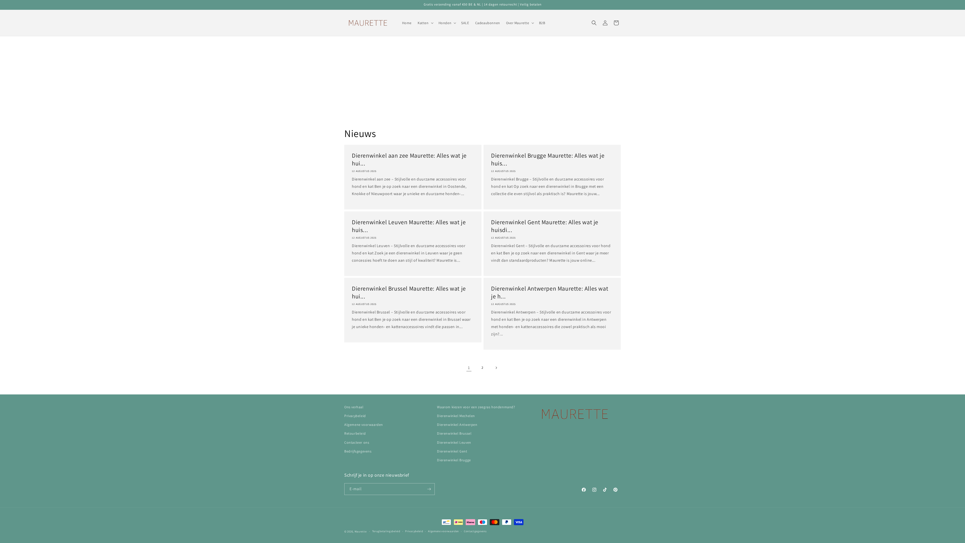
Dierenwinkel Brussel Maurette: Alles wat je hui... (409, 292)
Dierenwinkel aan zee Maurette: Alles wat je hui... (409, 159)
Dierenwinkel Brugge (454, 460)
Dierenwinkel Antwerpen (457, 424)
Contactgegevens (475, 531)
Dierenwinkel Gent (452, 451)
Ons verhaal (354, 407)
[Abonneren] (429, 489)
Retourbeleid (355, 433)
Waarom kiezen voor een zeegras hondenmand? (476, 407)
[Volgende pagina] (496, 367)
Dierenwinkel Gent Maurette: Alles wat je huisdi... (544, 226)
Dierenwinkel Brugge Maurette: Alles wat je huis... (547, 159)
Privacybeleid (355, 416)
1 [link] (469, 367)
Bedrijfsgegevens (358, 451)
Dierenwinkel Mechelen (456, 416)
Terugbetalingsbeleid (386, 531)
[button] (425, 23)
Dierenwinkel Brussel (454, 433)
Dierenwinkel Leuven (454, 442)
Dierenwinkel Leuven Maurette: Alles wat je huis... (409, 226)
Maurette (361, 531)
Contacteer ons (356, 442)
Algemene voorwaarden (363, 424)
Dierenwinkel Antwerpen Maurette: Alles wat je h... (549, 292)
